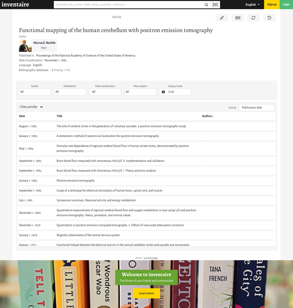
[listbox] (35, 92)
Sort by (232, 107)
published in (70, 86)
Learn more (146, 293)
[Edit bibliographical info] (222, 18)
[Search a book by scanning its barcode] (215, 4)
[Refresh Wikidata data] (253, 18)
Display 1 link (62, 70)
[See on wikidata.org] (237, 18)
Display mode (175, 86)
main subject (140, 86)
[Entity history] (269, 18)
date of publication (105, 86)
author (35, 86)
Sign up (271, 4)
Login (286, 4)
